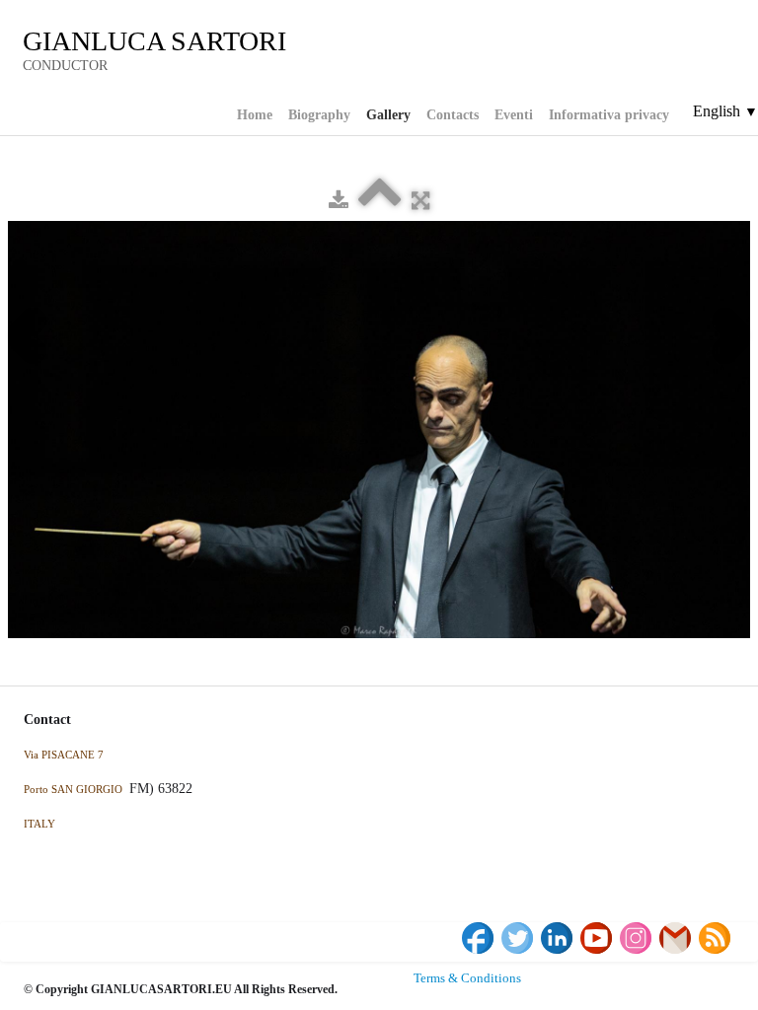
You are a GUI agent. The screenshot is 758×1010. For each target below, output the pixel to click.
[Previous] (24, 337)
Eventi (513, 115)
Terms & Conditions (467, 978)
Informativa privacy (609, 115)
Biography (319, 115)
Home (254, 115)
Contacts (452, 115)
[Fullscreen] (420, 200)
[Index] (380, 200)
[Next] (733, 337)
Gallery (388, 115)
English (725, 111)
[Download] (338, 200)
